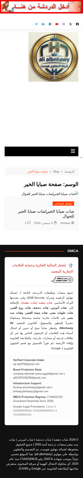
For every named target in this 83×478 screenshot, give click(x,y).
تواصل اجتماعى (63, 203)
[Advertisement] (41, 113)
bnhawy (65, 223)
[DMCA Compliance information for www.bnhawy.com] (62, 279)
